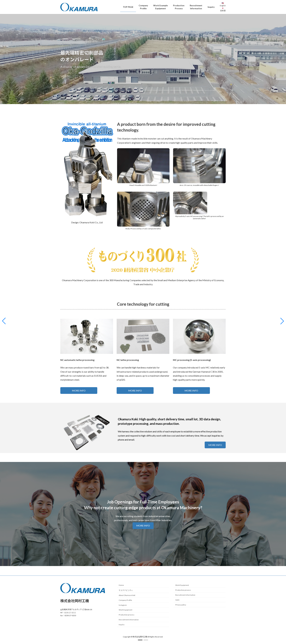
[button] (282, 321)
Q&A (177, 600)
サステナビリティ (126, 590)
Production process (126, 615)
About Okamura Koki (127, 595)
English (223, 5)
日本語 (223, 11)
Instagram (123, 605)
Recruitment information (129, 620)
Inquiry (121, 624)
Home (121, 585)
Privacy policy (180, 604)
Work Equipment (125, 610)
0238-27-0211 (70, 612)
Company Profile (125, 600)
